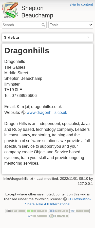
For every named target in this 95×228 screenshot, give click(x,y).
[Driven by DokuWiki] (58, 216)
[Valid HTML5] (79, 211)
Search (44, 25)
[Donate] (37, 211)
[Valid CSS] (37, 216)
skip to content (81, 4)
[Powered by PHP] (58, 211)
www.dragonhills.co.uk (47, 112)
